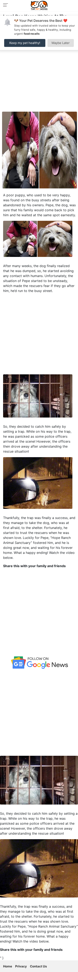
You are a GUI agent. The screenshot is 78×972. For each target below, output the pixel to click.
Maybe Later (61, 43)
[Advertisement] (39, 71)
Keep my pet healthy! (24, 43)
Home (7, 966)
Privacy (21, 966)
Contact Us (38, 966)
